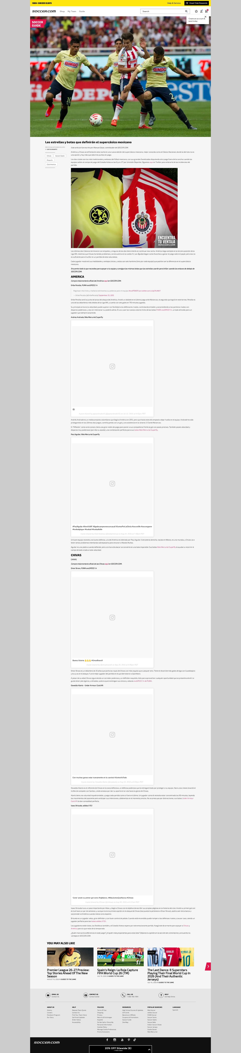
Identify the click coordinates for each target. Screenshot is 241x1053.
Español (100, 1020)
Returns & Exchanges (104, 1017)
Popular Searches (154, 1007)
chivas (49, 156)
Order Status (76, 1020)
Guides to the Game (68, 979)
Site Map (125, 1022)
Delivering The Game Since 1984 (46, 3)
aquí (151, 162)
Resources (126, 1007)
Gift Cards (125, 1012)
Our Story (50, 1017)
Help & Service (174, 3)
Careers (49, 1012)
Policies (100, 1007)
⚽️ (74, 409)
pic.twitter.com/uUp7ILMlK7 (150, 291)
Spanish (175, 1010)
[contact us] (47, 1044)
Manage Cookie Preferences (106, 1029)
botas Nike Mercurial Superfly (146, 430)
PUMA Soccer (152, 1015)
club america (51, 164)
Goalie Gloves (152, 1029)
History (49, 1010)
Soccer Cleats (152, 1020)
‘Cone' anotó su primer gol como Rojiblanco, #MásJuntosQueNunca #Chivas (103, 898)
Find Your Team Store (79, 1015)
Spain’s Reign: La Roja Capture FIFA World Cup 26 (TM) (117, 971)
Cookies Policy (102, 1027)
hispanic (50, 160)
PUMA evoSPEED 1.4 (164, 310)
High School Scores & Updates (132, 1010)
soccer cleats (60, 156)
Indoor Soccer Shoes (154, 1024)
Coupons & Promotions (130, 1017)
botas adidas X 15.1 (98, 921)
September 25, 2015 (106, 295)
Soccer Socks (152, 1017)
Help (74, 1007)
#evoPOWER (133, 291)
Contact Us (76, 1012)
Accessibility (76, 1022)
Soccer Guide (126, 1020)
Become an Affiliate (128, 1015)
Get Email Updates (78, 1017)
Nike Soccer (151, 1010)
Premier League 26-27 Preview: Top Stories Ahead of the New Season (68, 973)
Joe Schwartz (52, 149)
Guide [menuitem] (82, 11)
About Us (50, 1007)
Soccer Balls (151, 1022)
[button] (209, 966)
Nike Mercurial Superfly (166, 547)
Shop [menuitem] (62, 11)
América (74, 928)
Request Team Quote (79, 1010)
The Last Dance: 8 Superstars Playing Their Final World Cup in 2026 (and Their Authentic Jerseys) (168, 974)
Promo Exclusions (103, 1032)
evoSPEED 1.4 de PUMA (143, 681)
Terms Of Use (101, 1010)
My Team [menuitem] (72, 11)
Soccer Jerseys (152, 1027)
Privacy (99, 1015)
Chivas (186, 926)
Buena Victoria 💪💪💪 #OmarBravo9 (88, 660)
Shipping (100, 1012)
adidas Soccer (152, 1012)
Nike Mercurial (152, 1032)
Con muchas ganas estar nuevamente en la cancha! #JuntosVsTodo (100, 778)
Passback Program (53, 1015)
